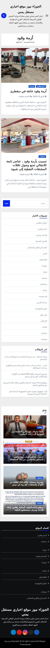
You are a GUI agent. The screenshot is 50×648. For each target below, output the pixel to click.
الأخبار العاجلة (41, 241)
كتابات (44, 327)
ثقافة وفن (43, 260)
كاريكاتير (44, 321)
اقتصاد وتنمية (41, 235)
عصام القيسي (42, 302)
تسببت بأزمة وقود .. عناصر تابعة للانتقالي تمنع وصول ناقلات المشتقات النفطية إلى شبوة (26, 165)
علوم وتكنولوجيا (41, 309)
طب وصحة (43, 296)
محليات (42, 156)
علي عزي (43, 315)
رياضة (45, 290)
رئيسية (32, 86)
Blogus (42, 641)
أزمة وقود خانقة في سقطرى (28, 91)
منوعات (44, 339)
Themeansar (25, 644)
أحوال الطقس (41, 223)
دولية (45, 272)
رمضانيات (43, 284)
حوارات (44, 266)
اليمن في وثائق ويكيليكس (37, 247)
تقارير (45, 253)
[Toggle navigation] (47, 15)
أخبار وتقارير (41, 86)
